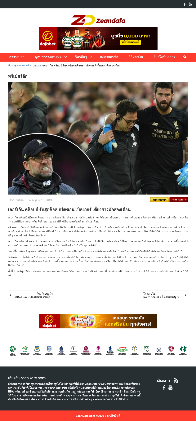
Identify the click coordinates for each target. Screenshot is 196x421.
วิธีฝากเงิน (136, 57)
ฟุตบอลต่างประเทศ (48, 57)
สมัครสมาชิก (109, 57)
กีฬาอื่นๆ (81, 57)
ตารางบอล (16, 57)
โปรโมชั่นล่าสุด (165, 57)
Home (12, 65)
